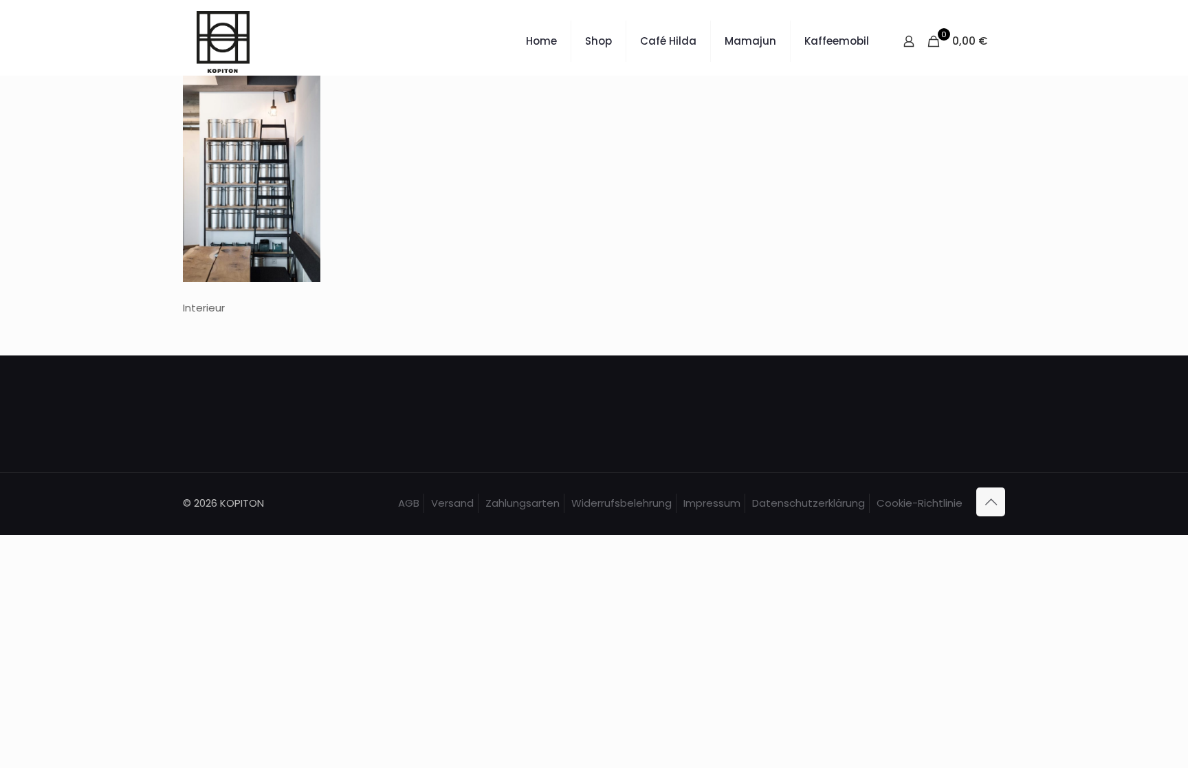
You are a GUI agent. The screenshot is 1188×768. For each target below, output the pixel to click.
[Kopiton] (223, 41)
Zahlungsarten (522, 503)
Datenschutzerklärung (808, 503)
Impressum (711, 503)
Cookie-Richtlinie (919, 503)
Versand (452, 503)
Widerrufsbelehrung (621, 503)
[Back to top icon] (990, 501)
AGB (408, 503)
